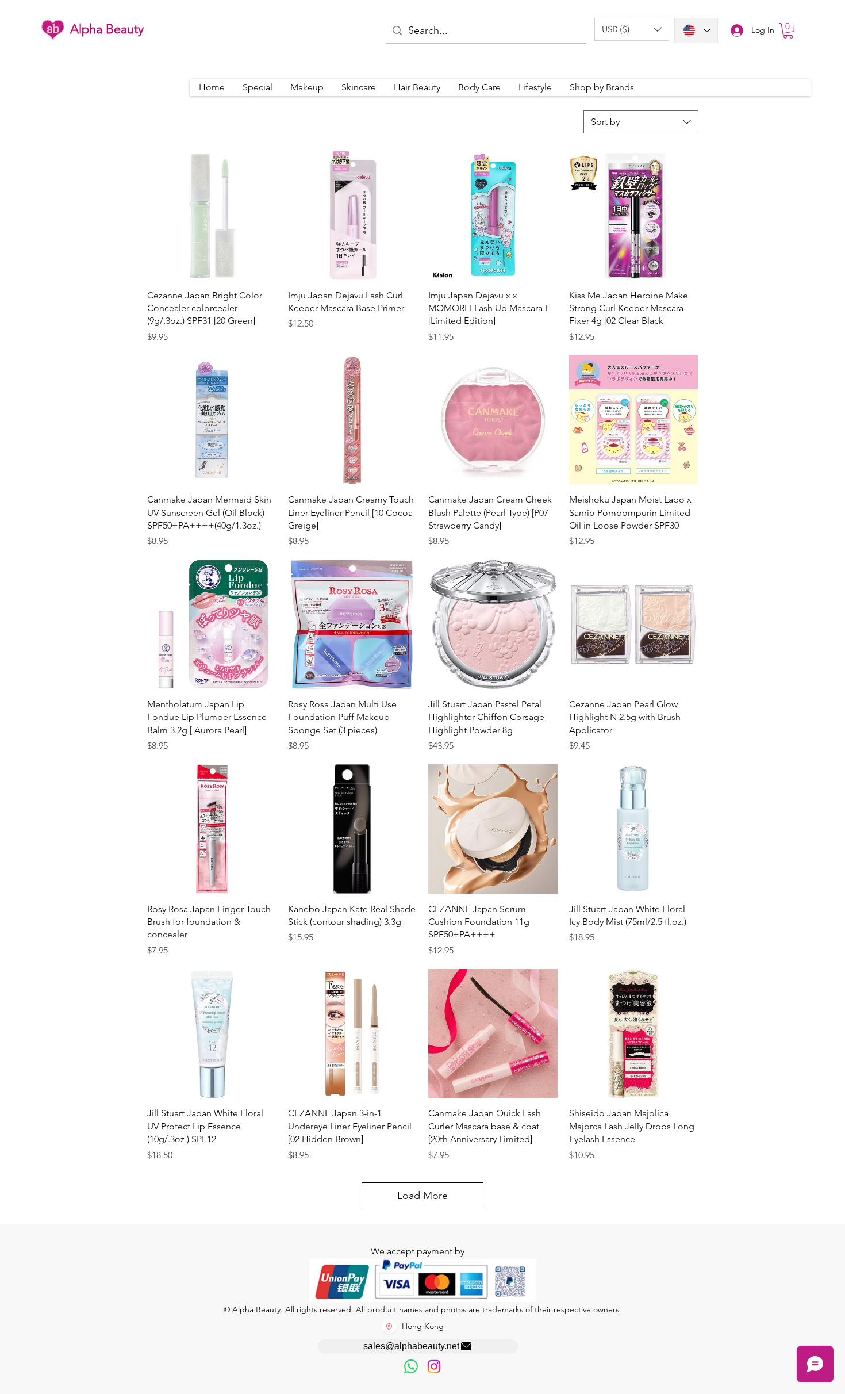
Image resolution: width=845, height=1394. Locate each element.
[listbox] (631, 29)
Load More (422, 1195)
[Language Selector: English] (696, 30)
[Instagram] (434, 1366)
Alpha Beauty (107, 29)
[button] (631, 29)
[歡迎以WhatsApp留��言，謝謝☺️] (411, 1366)
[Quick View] (211, 215)
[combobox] (640, 121)
